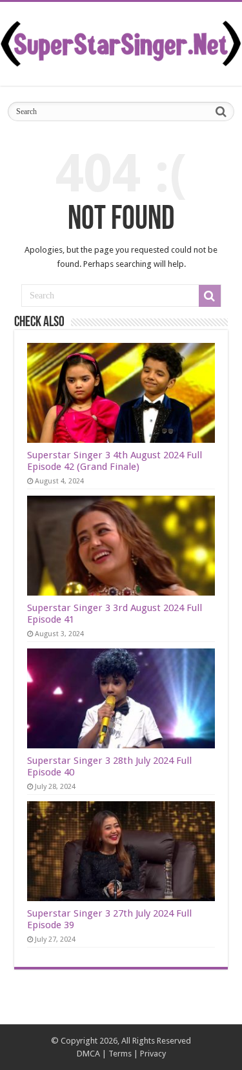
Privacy (153, 1053)
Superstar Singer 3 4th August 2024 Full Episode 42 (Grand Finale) (114, 460)
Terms (120, 1053)
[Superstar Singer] (121, 41)
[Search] (221, 111)
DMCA (88, 1053)
